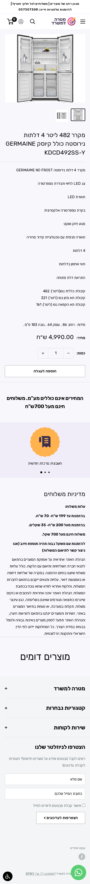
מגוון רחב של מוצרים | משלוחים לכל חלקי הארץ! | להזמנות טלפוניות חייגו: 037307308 (45, 6)
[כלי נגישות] (7, 876)
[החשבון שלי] (20, 21)
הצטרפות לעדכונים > (61, 817)
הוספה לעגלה (45, 371)
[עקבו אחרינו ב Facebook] (81, 856)
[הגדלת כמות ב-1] (43, 353)
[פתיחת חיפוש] (32, 21)
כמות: (81, 353)
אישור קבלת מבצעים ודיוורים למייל (57, 805)
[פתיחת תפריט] (82, 21)
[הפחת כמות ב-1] (68, 353)
